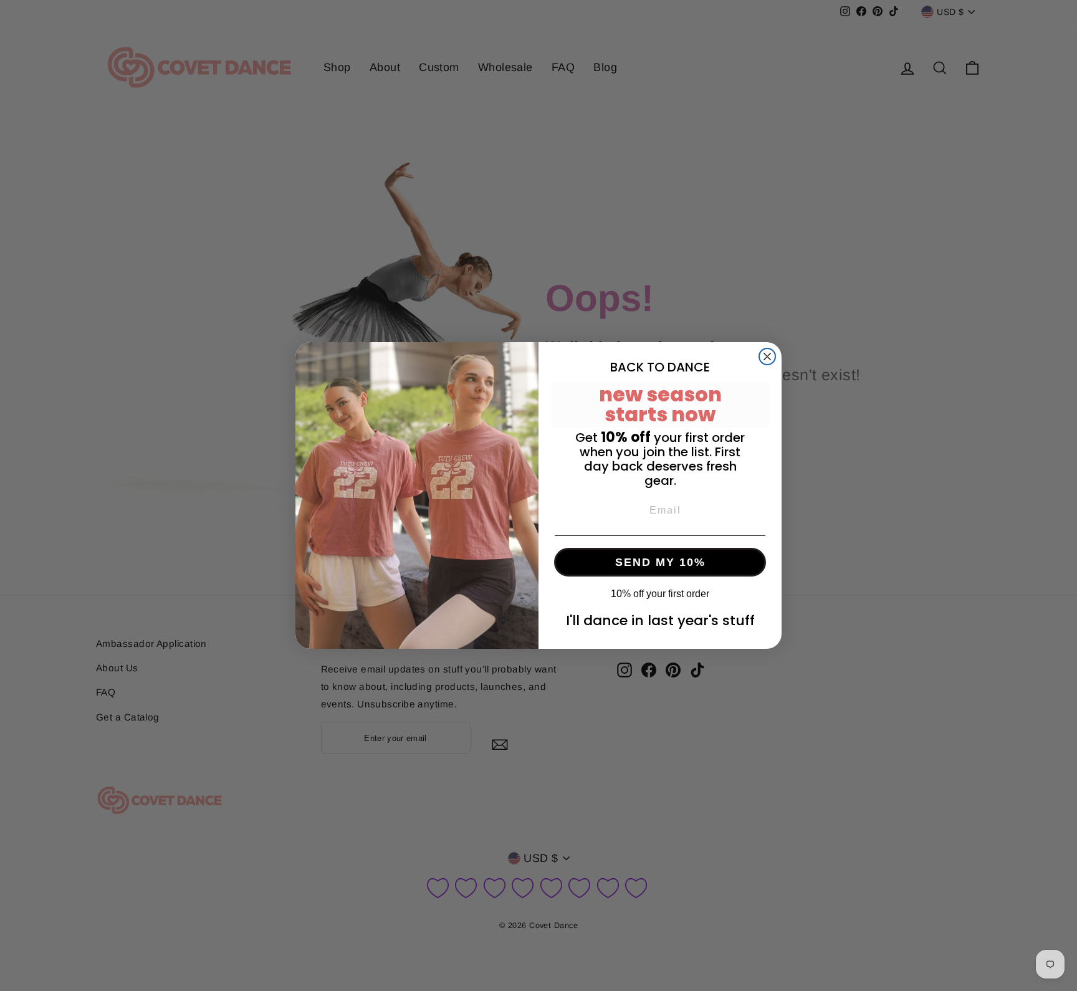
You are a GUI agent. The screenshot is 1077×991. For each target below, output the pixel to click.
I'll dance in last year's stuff (660, 620)
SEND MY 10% (660, 562)
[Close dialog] (767, 356)
